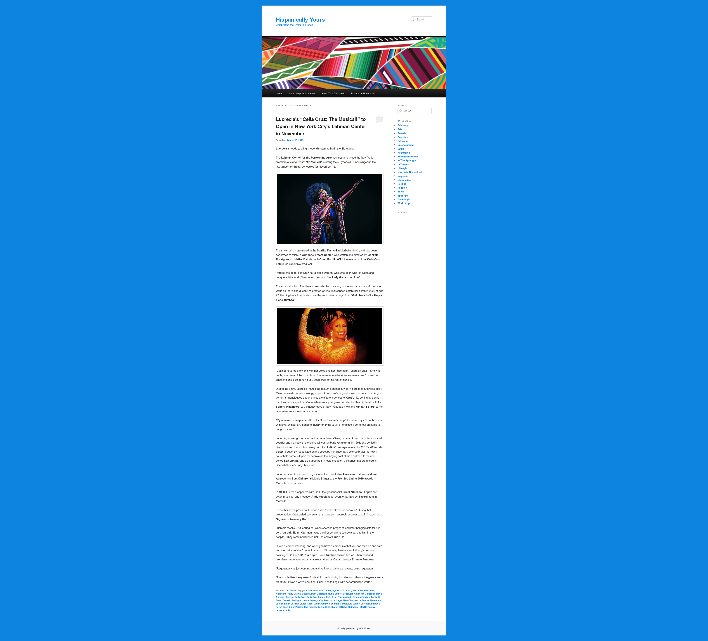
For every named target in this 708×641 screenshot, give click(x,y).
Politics (402, 183)
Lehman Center (339, 603)
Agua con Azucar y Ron (344, 590)
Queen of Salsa (339, 607)
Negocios (403, 176)
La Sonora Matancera (370, 600)
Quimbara (353, 607)
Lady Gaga (307, 603)
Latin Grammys (322, 603)
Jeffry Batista (324, 600)
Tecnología (404, 199)
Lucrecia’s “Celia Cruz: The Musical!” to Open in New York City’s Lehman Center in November (321, 126)
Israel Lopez (309, 600)
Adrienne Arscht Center (318, 590)
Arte (400, 129)
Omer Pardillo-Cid (298, 607)
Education (403, 141)
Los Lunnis (354, 603)
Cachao (289, 597)
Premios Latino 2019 (319, 607)
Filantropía (404, 152)
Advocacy (403, 125)
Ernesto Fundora (361, 597)
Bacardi (306, 593)
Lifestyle (402, 168)
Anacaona (281, 593)
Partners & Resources (363, 93)
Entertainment (406, 145)
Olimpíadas (404, 180)
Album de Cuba (366, 590)
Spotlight (403, 195)
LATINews (291, 590)
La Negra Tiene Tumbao (345, 600)
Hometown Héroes (408, 156)
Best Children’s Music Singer (326, 593)
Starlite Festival (368, 607)
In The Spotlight (407, 160)
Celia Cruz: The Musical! (338, 597)
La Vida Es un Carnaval (288, 603)
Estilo (401, 148)
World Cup (404, 203)
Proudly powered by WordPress (354, 628)
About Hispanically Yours (302, 93)
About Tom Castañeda (333, 93)
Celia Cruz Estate (316, 597)
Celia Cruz (300, 597)
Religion (402, 187)
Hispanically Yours (300, 19)
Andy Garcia (294, 593)
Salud (401, 191)
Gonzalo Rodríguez (292, 600)
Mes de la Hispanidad (410, 172)
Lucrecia (365, 603)
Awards (402, 133)
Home (280, 93)
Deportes (403, 137)
